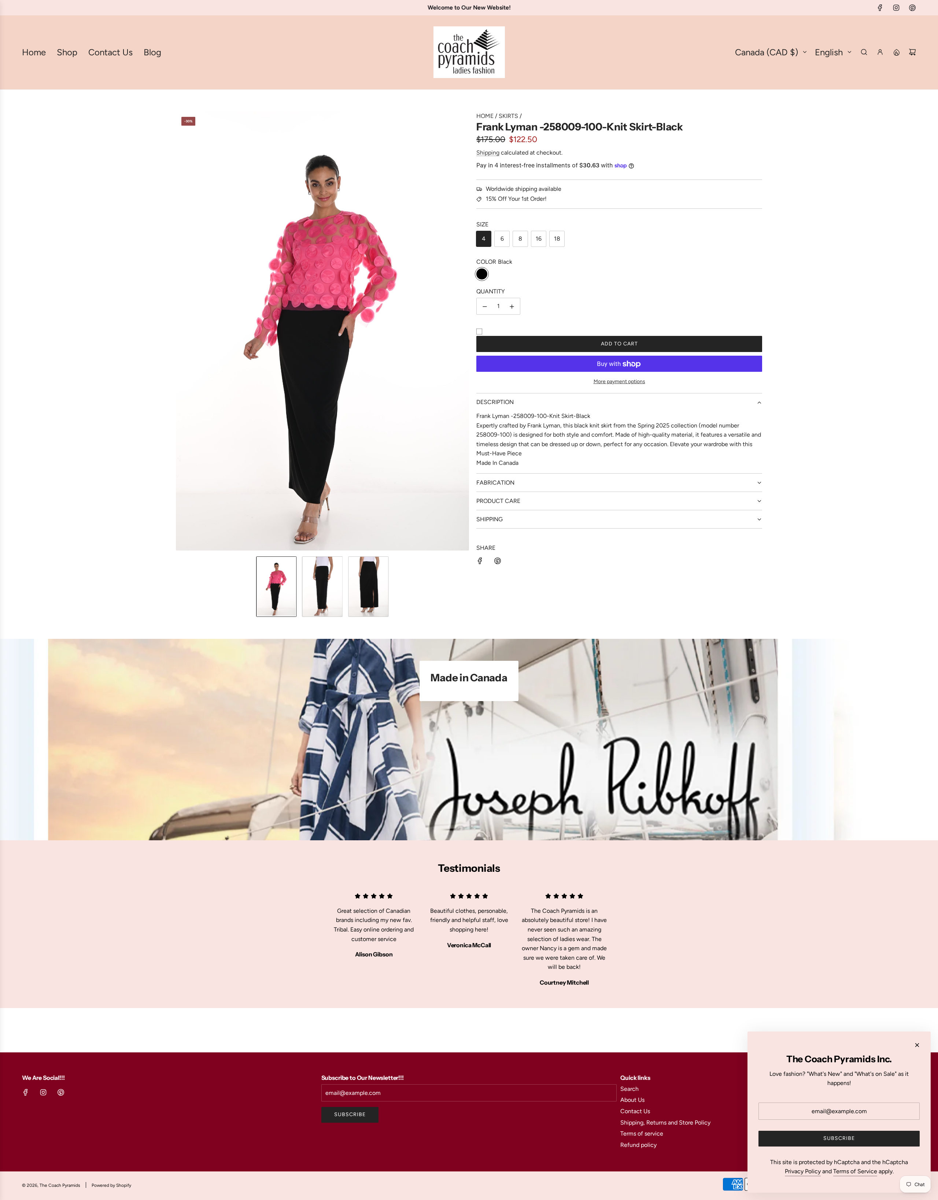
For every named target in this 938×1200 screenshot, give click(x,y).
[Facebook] (880, 7)
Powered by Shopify (111, 1185)
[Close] (917, 1045)
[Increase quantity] (512, 307)
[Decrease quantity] (485, 307)
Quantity (490, 291)
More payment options (619, 381)
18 (557, 238)
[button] (182, 331)
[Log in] (880, 52)
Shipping (487, 152)
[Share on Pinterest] (498, 562)
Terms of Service (855, 1171)
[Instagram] (896, 7)
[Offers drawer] (896, 52)
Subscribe (350, 1114)
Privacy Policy (803, 1171)
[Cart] (912, 52)
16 (539, 238)
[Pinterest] (912, 7)
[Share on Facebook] (480, 562)
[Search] (864, 52)
